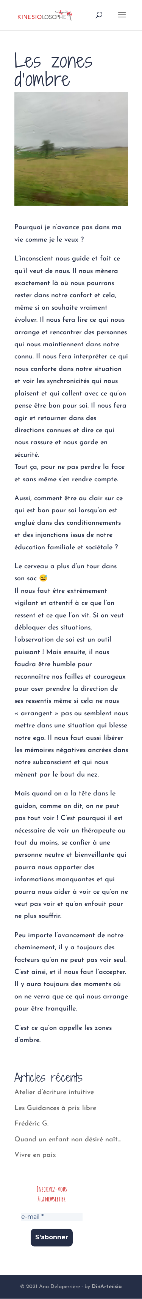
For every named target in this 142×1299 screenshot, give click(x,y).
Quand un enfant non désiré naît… (68, 1139)
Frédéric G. (31, 1124)
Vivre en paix (35, 1155)
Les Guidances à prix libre (55, 1108)
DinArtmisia (107, 1287)
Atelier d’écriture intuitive (54, 1092)
